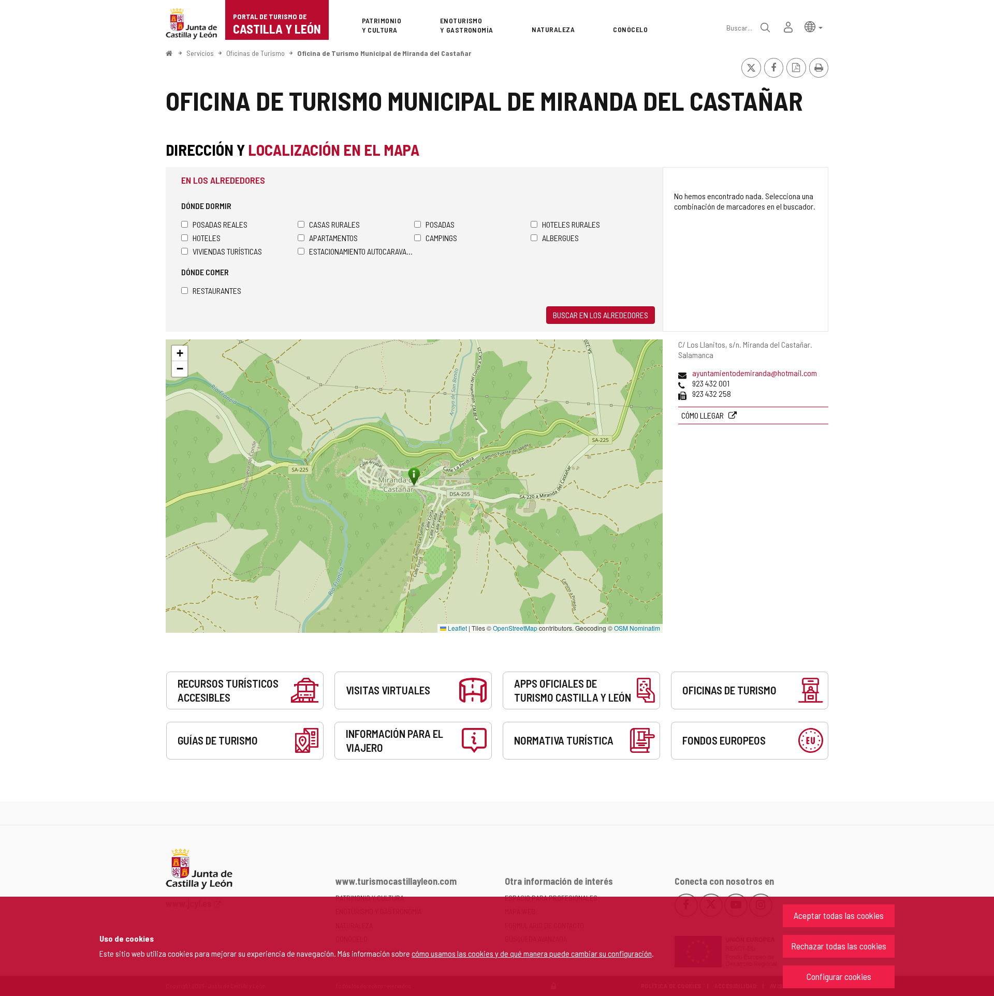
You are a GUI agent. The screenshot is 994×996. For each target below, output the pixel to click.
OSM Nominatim (637, 627)
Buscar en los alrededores (600, 315)
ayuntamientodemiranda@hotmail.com (754, 373)
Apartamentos (333, 238)
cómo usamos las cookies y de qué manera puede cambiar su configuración (532, 953)
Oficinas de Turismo (255, 53)
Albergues (560, 238)
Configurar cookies (839, 976)
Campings (441, 238)
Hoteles (207, 238)
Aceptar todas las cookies (839, 915)
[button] (814, 26)
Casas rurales (334, 224)
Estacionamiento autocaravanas (361, 251)
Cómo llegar (703, 415)
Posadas (440, 224)
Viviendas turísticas (227, 251)
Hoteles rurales (571, 224)
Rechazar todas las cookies (838, 946)
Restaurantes (217, 290)
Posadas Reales (220, 224)
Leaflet (456, 627)
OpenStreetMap (515, 627)
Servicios (200, 53)
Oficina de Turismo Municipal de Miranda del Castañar (384, 53)
